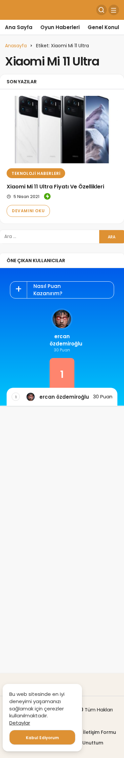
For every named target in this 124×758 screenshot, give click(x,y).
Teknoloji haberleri (36, 173)
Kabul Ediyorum (42, 737)
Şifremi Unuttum (84, 742)
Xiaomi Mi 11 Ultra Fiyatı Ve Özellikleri (55, 186)
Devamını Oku (28, 211)
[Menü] (113, 10)
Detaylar (19, 722)
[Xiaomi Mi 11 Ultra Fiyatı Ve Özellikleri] (62, 129)
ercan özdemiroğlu (62, 340)
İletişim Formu (99, 732)
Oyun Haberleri (60, 27)
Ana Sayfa (18, 27)
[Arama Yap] (101, 10)
